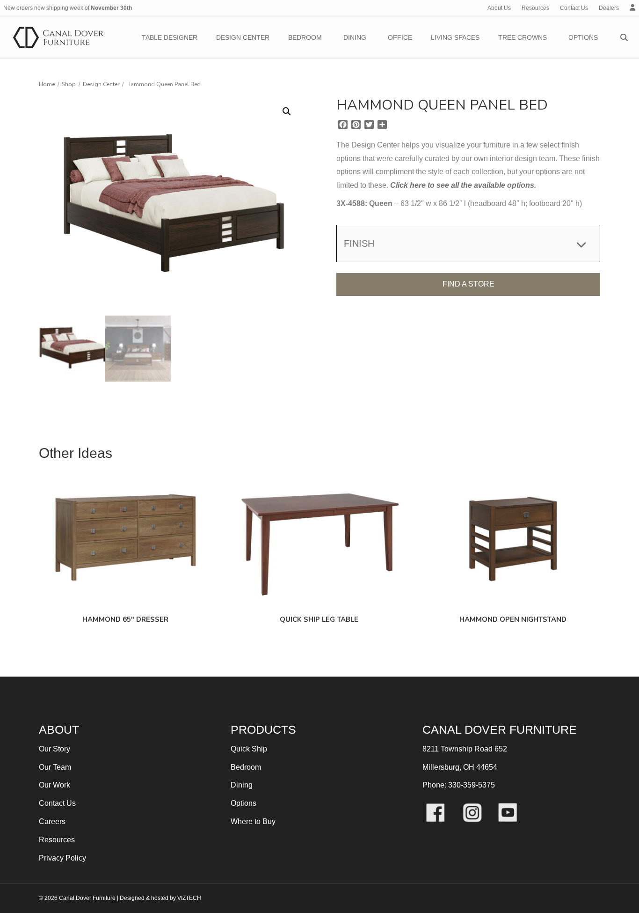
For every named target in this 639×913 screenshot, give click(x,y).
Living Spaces (455, 37)
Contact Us (574, 8)
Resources (535, 8)
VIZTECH (189, 898)
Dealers (609, 8)
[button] (286, 111)
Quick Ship (249, 749)
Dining (354, 37)
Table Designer (169, 37)
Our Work (54, 785)
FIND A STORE (468, 284)
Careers (52, 821)
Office (400, 37)
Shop (69, 84)
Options (583, 37)
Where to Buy (253, 821)
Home (47, 84)
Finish (359, 243)
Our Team (55, 767)
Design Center (242, 37)
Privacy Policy (62, 858)
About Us (499, 8)
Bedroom (305, 37)
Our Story (54, 749)
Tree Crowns (522, 37)
